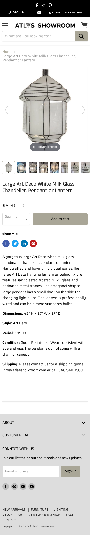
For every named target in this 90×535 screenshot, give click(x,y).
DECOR (7, 514)
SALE (69, 514)
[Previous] (6, 110)
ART (21, 514)
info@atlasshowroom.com (62, 12)
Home (7, 52)
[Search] (81, 36)
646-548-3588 (23, 12)
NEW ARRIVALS (14, 509)
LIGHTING (61, 509)
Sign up (71, 471)
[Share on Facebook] (6, 243)
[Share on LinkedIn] (24, 243)
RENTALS (9, 519)
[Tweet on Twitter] (15, 243)
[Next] (84, 110)
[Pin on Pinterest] (33, 243)
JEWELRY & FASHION (44, 514)
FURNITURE (39, 509)
